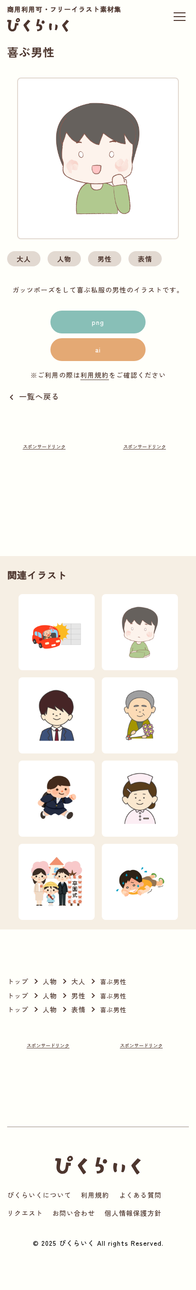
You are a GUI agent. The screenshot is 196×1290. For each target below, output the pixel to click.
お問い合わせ (73, 1213)
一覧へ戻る (39, 396)
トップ (18, 981)
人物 (64, 259)
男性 (105, 259)
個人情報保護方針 (133, 1213)
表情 (145, 259)
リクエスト (25, 1213)
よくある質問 (140, 1195)
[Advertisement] (44, 487)
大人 (24, 259)
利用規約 (94, 375)
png (98, 322)
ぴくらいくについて (39, 1195)
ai (98, 349)
